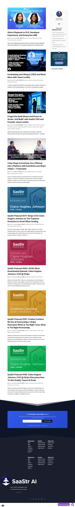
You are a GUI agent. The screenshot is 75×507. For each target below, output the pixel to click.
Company (50, 444)
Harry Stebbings (13, 277)
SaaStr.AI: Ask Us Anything (64, 504)
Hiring (39, 80)
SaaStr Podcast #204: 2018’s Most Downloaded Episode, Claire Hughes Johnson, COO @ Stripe (24, 271)
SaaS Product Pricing (35, 330)
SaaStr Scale (41, 448)
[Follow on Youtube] (42, 499)
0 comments (18, 40)
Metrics (25, 126)
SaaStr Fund (51, 442)
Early (30, 38)
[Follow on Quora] (39, 499)
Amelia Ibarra (12, 38)
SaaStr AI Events (45, 2)
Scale (13, 40)
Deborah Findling (13, 224)
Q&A (42, 80)
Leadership (20, 126)
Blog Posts (25, 38)
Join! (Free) (68, 2)
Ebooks (30, 451)
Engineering (35, 38)
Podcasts (12, 226)
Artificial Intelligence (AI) (29, 125)
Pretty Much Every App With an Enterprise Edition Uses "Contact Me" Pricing (59, 40)
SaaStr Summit (41, 444)
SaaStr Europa (41, 446)
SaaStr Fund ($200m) (23, 2)
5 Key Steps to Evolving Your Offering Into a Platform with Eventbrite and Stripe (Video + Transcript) (27, 166)
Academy (30, 450)
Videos (21, 173)
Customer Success (39, 224)
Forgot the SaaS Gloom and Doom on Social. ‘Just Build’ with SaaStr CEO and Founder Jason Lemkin (26, 119)
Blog (29, 444)
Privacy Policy (18, 492)
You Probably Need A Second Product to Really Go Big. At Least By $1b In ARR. (59, 46)
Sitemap (50, 448)
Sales (41, 126)
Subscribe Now (59, 63)
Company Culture (29, 224)
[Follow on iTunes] (44, 499)
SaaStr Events (35, 126)
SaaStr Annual (41, 442)
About (53, 2)
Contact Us (50, 446)
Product (9, 40)
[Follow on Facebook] (30, 499)
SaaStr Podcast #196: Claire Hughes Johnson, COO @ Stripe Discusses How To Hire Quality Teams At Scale (26, 377)
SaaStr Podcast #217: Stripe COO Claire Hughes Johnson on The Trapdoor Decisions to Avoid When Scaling (26, 219)
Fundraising (34, 80)
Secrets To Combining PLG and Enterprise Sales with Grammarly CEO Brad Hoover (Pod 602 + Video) (59, 34)
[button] (2, 505)
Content (37, 2)
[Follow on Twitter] (33, 499)
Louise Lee (11, 171)
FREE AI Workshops (61, 2)
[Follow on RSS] (36, 499)
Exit (35, 171)
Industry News (57, 69)
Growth (40, 38)
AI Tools (31, 2)
